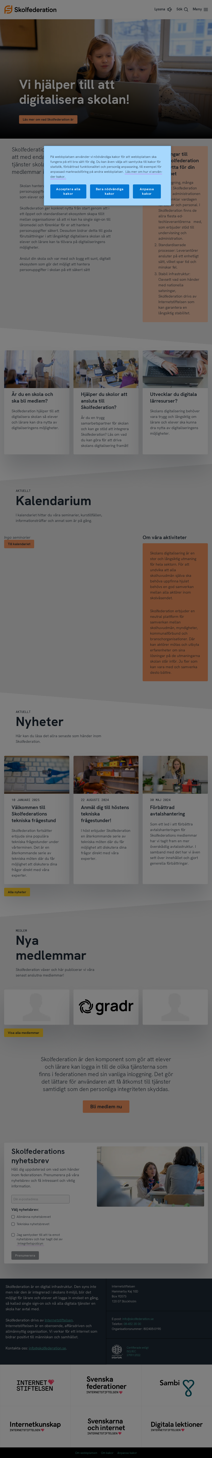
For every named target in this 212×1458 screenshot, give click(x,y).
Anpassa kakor (147, 191)
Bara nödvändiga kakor (110, 191)
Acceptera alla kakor (68, 191)
